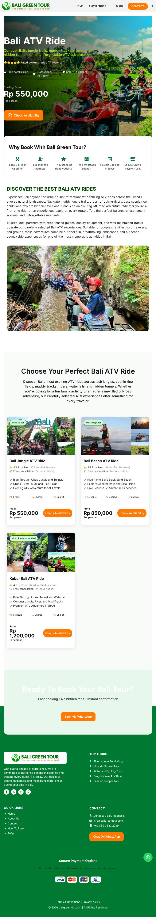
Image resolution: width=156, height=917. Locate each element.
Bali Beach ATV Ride (101, 461)
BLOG (119, 6)
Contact (13, 823)
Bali (108, 236)
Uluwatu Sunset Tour (106, 766)
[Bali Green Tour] (26, 6)
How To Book (16, 828)
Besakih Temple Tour (106, 781)
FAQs (11, 833)
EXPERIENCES (97, 6)
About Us (13, 818)
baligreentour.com (70, 907)
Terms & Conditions (68, 902)
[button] (152, 6)
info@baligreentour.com (108, 820)
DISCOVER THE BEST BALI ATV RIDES (51, 189)
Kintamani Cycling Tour (107, 771)
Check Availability (57, 513)
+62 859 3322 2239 (106, 825)
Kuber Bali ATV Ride (27, 578)
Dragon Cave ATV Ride (107, 776)
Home (11, 813)
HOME (79, 6)
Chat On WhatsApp (106, 836)
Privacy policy (91, 902)
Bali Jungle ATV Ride (27, 461)
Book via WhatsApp (78, 716)
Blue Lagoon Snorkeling (108, 761)
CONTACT (137, 6)
